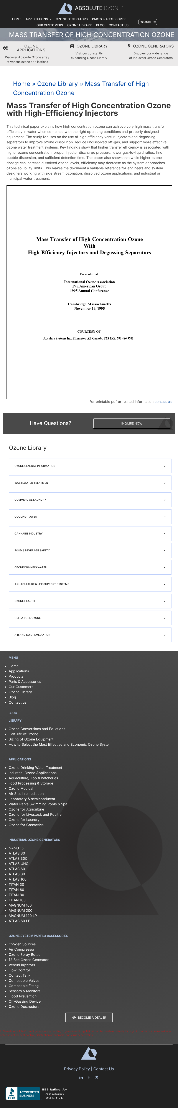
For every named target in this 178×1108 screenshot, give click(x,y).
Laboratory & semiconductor (32, 799)
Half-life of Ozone (23, 734)
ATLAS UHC (18, 863)
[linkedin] (81, 1077)
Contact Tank (19, 975)
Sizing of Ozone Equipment (31, 739)
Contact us (17, 702)
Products (16, 676)
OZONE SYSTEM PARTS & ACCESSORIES (38, 936)
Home (21, 83)
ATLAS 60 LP (19, 921)
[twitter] (97, 1077)
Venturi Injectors (22, 965)
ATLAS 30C (18, 858)
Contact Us (103, 1069)
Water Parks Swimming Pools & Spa (38, 804)
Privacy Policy (77, 1069)
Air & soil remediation (26, 793)
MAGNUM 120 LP (23, 916)
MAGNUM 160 (20, 905)
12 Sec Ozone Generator (29, 960)
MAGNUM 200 (20, 910)
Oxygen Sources (22, 944)
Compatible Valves (24, 980)
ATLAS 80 (17, 874)
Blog (12, 697)
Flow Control (19, 970)
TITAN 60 (16, 889)
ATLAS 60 (17, 869)
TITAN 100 (17, 900)
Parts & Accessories (25, 681)
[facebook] (89, 1077)
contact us (163, 401)
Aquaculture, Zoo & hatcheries (33, 778)
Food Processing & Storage (31, 783)
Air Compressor (22, 949)
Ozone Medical (21, 788)
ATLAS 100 (17, 879)
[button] (90, 466)
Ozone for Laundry (24, 819)
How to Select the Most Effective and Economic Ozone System (60, 744)
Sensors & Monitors (24, 991)
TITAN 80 (16, 895)
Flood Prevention (22, 996)
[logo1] (90, 4)
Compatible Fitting (24, 986)
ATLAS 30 (17, 853)
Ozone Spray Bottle (25, 954)
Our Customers (21, 687)
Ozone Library (57, 83)
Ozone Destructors (24, 1006)
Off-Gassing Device (25, 1001)
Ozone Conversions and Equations (37, 729)
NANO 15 (16, 848)
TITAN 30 (16, 884)
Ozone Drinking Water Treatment (35, 767)
